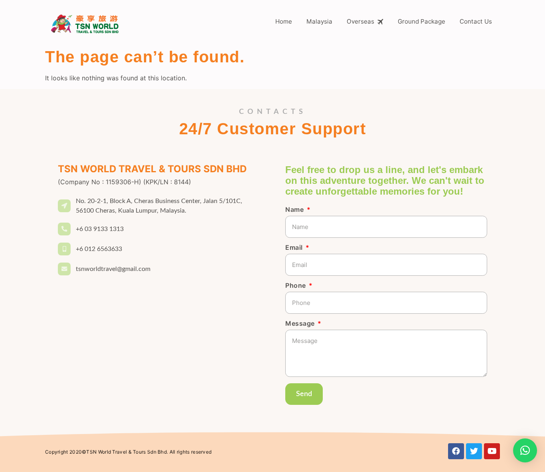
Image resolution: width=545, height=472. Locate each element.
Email (294, 247)
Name (295, 209)
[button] (525, 450)
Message (300, 323)
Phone (296, 285)
